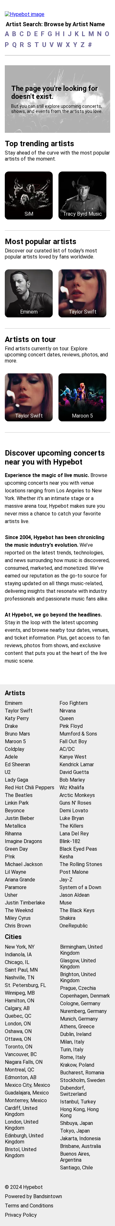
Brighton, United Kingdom (78, 977)
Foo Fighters (73, 703)
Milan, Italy (72, 1042)
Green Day (16, 849)
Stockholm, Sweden (82, 1080)
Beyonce (15, 811)
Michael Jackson (23, 864)
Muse (65, 903)
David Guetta (74, 772)
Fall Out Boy (73, 741)
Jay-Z (66, 880)
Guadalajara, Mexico (27, 1093)
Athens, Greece (77, 1026)
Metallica (15, 826)
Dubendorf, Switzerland (73, 1091)
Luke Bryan (71, 818)
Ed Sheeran (17, 764)
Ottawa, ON (18, 1039)
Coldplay (14, 749)
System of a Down (80, 887)
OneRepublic (73, 926)
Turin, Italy (71, 1050)
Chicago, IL (17, 962)
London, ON (18, 1024)
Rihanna (13, 834)
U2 (8, 772)
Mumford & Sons (78, 734)
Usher (11, 895)
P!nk (10, 857)
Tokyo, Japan (75, 1131)
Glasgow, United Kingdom (78, 964)
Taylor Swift (19, 711)
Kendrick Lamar (76, 764)
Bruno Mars (17, 734)
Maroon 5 (15, 741)
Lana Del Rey (74, 834)
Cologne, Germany (80, 1003)
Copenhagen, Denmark (85, 996)
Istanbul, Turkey (78, 1102)
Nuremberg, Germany (83, 1011)
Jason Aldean (74, 895)
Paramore (16, 887)
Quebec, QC (18, 1016)
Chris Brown (18, 926)
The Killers (71, 826)
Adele (11, 757)
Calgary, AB (17, 1008)
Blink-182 (69, 841)
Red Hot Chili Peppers (29, 787)
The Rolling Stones (80, 864)
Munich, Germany (79, 1019)
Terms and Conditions (29, 1206)
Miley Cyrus (18, 918)
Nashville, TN (19, 978)
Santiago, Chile (76, 1168)
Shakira (67, 918)
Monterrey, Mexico (26, 1100)
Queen (66, 718)
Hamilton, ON (19, 1001)
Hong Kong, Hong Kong (79, 1112)
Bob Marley (72, 780)
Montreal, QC (19, 1070)
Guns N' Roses (75, 803)
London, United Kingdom (21, 1125)
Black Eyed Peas (78, 849)
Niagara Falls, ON (23, 1062)
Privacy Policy (21, 1215)
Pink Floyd (71, 726)
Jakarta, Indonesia (80, 1138)
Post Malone (73, 872)
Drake (11, 726)
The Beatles (19, 795)
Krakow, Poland (77, 1065)
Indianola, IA (18, 954)
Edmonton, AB (20, 1077)
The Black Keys (77, 910)
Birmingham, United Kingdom (81, 950)
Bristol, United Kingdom (20, 1152)
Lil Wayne (15, 872)
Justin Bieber (19, 818)
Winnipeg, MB (20, 993)
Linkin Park (17, 803)
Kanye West (73, 757)
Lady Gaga (16, 780)
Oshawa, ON (18, 1031)
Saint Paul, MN (21, 970)
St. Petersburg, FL (25, 985)
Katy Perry (17, 718)
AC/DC (67, 749)
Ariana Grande (20, 880)
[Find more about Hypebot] (26, 16)
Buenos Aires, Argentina (75, 1157)
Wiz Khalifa (71, 787)
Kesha (66, 857)
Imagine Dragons (23, 841)
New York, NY (19, 947)
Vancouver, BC (21, 1054)
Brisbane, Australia (80, 1146)
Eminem (13, 703)
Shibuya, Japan (76, 1123)
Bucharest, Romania (82, 1073)
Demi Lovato (73, 811)
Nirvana (67, 711)
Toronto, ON (18, 1047)
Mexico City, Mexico (27, 1085)
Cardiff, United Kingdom (21, 1111)
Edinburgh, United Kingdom (24, 1139)
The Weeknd (19, 910)
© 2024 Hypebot (24, 1187)
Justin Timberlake (25, 903)
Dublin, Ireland (75, 1034)
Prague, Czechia (78, 988)
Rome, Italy (73, 1057)
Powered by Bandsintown (33, 1196)
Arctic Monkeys (77, 795)
